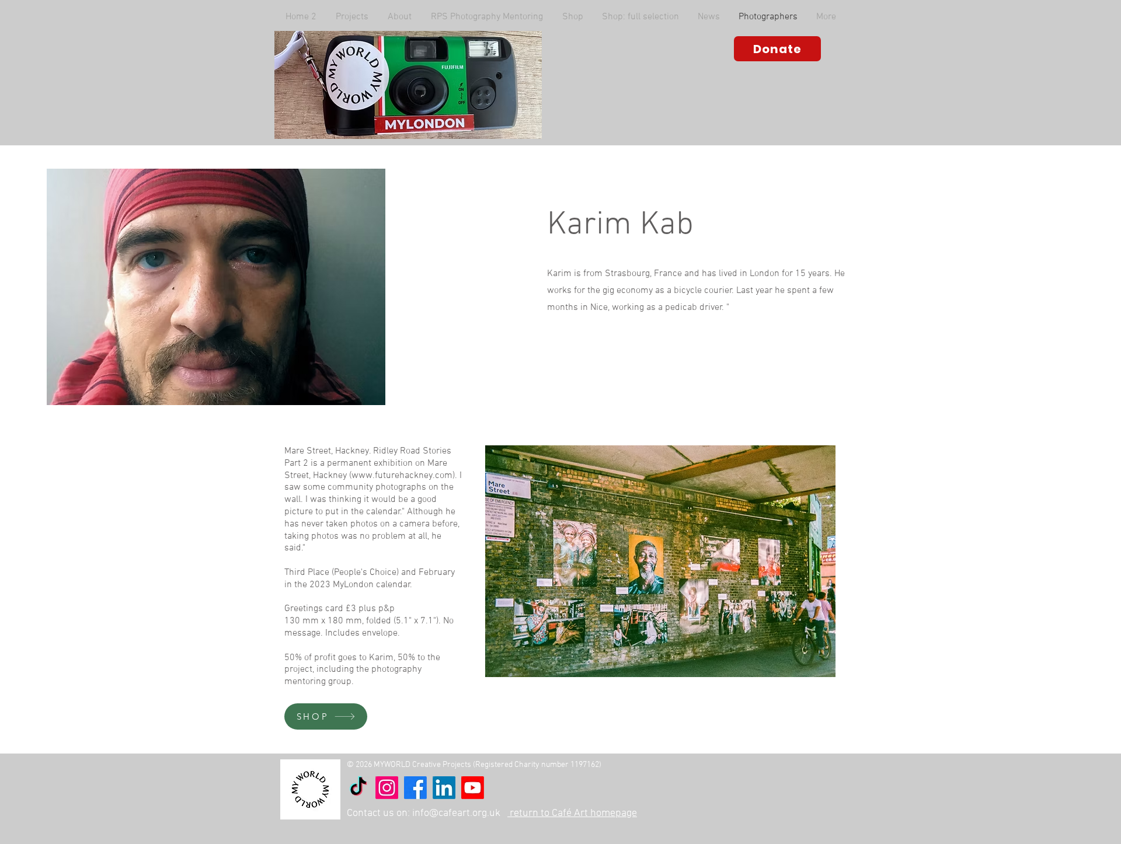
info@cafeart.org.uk (456, 813)
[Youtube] (472, 787)
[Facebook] (415, 787)
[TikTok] (358, 787)
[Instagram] (386, 787)
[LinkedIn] (444, 787)
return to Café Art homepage (572, 813)
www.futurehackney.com (401, 476)
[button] (399, 17)
